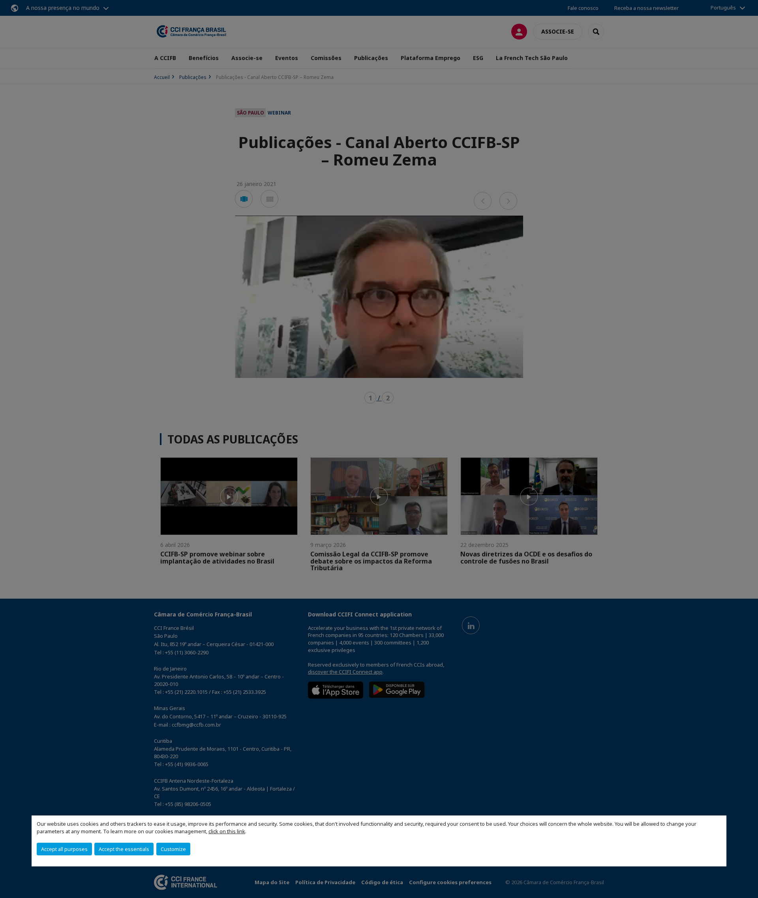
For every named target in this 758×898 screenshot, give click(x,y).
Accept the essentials (124, 849)
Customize (173, 849)
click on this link (226, 831)
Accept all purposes (64, 849)
